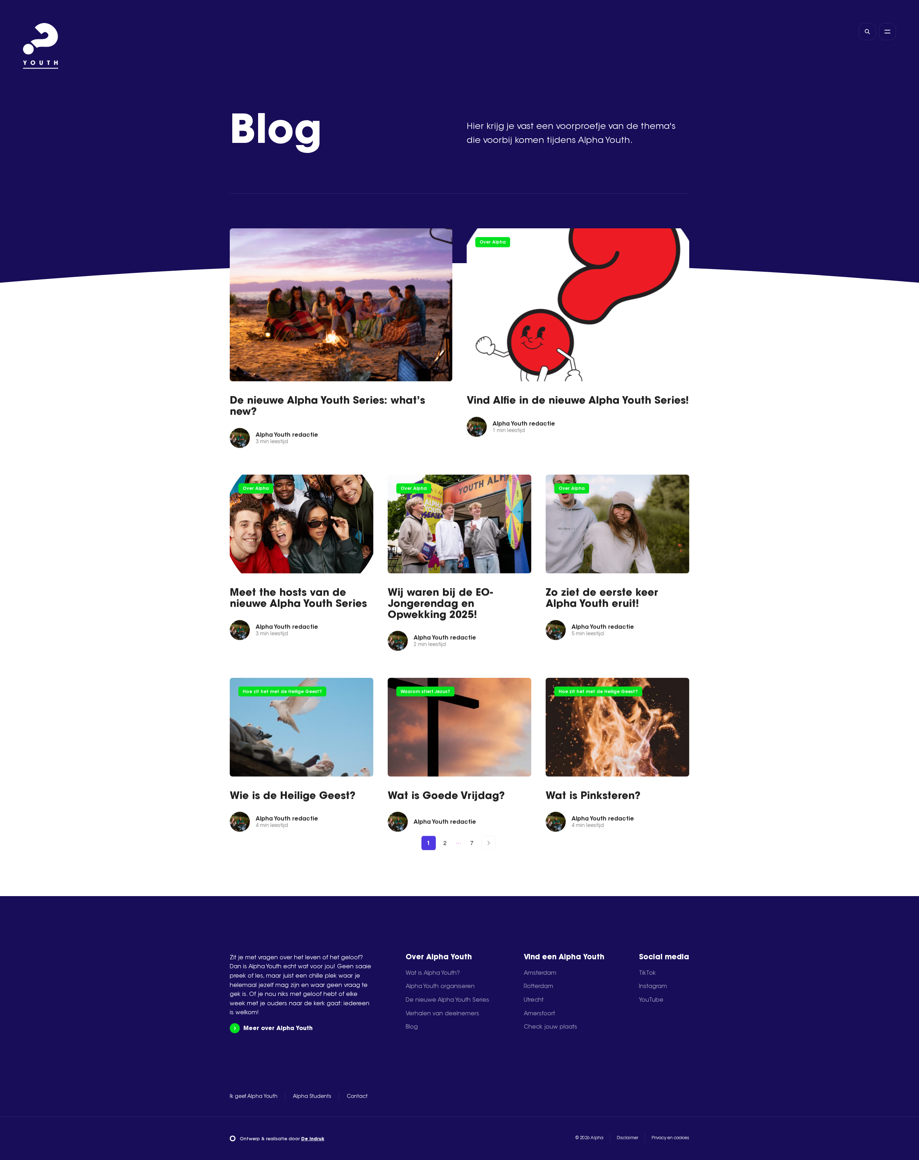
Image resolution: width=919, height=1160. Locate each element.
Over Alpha (493, 242)
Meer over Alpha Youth (278, 1028)
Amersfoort (539, 1014)
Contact (357, 1096)
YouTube (651, 1000)
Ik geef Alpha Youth (253, 1096)
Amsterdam (540, 973)
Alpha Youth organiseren (440, 986)
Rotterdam (538, 986)
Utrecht (534, 1000)
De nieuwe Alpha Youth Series (447, 1000)
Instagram (653, 986)
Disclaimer (627, 1138)
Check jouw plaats (550, 1027)
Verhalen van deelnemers (442, 1014)
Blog (412, 1027)
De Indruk (312, 1139)
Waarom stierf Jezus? (425, 692)
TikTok (647, 973)
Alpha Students (312, 1096)
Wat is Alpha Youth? (433, 973)
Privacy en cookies (670, 1138)
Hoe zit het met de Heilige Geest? (282, 692)
